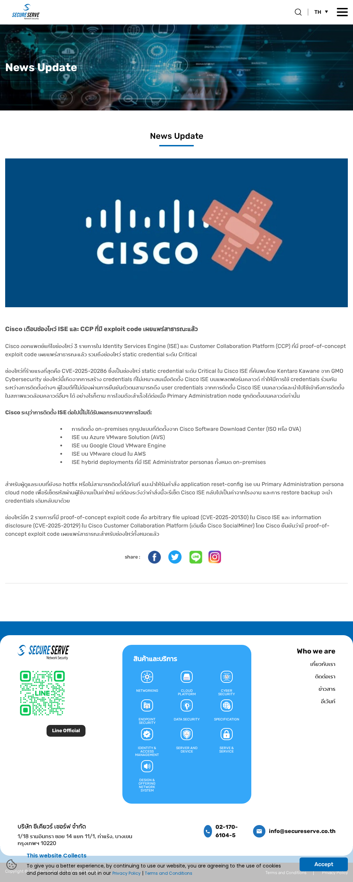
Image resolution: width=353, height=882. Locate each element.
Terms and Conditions (168, 873)
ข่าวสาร (327, 689)
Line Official (66, 731)
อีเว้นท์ (328, 701)
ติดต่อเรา (325, 676)
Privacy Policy (126, 873)
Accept (323, 864)
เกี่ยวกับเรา (322, 664)
